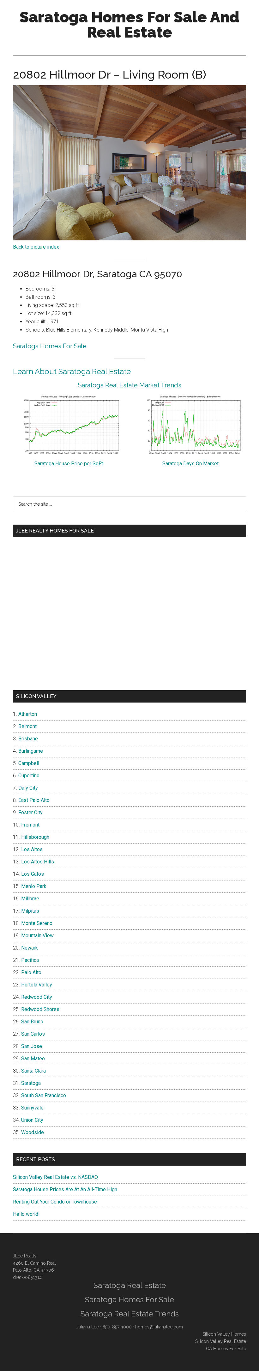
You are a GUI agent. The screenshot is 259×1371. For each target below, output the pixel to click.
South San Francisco (43, 1095)
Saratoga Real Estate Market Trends (129, 385)
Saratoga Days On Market (190, 464)
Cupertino (28, 776)
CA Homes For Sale (226, 1348)
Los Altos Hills (37, 862)
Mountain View (37, 936)
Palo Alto (31, 972)
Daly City (28, 788)
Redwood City (36, 997)
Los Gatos (32, 874)
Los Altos (32, 849)
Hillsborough (35, 837)
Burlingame (30, 751)
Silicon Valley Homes (224, 1334)
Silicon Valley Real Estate (220, 1341)
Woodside (32, 1132)
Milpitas (30, 911)
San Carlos (33, 1034)
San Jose (31, 1046)
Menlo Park (33, 886)
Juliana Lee (87, 1326)
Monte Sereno (36, 923)
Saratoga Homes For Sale (50, 346)
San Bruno (32, 1022)
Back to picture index (36, 247)
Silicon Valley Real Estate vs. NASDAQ (55, 1177)
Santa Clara (33, 1071)
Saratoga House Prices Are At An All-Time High (65, 1189)
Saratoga (31, 1083)
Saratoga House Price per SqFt (68, 464)
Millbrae (30, 899)
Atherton (27, 714)
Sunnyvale (32, 1108)
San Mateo (33, 1059)
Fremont (30, 825)
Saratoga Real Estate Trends (130, 1313)
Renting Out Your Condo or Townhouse (55, 1202)
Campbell (28, 763)
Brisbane (28, 739)
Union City (32, 1120)
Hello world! (26, 1214)
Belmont (27, 726)
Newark (29, 948)
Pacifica (30, 960)
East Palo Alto (34, 800)
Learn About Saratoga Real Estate (72, 371)
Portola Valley (36, 985)
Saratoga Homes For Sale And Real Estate (129, 24)
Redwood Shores (40, 1009)
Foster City (30, 812)
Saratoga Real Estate (129, 1285)
